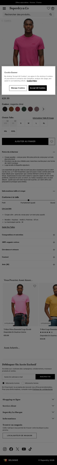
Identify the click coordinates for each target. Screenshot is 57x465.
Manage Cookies (18, 88)
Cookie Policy (32, 81)
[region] (28, 80)
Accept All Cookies (37, 88)
